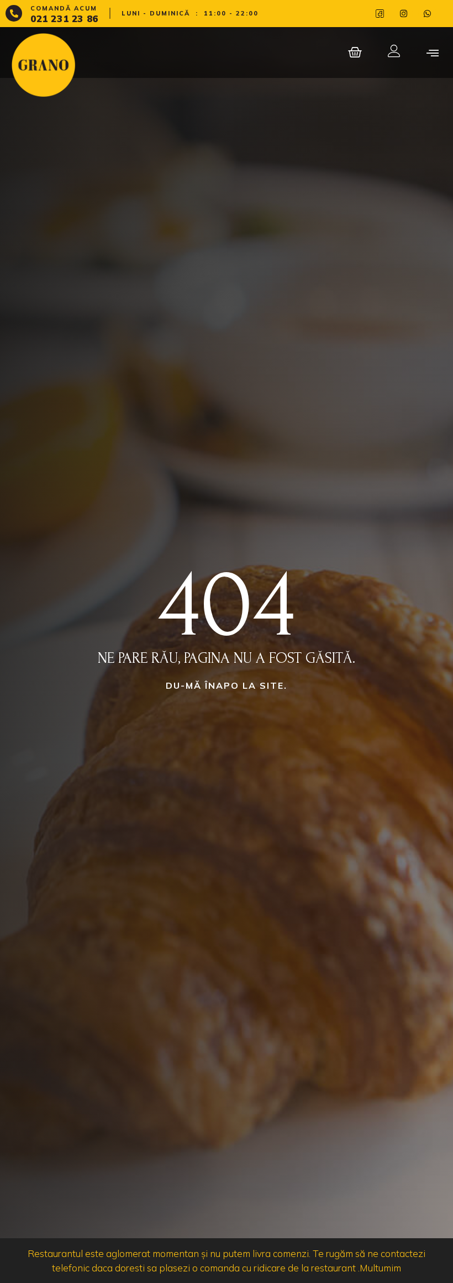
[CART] (356, 52)
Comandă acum (63, 8)
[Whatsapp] (427, 13)
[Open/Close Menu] (432, 52)
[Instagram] (403, 13)
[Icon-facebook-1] (380, 13)
